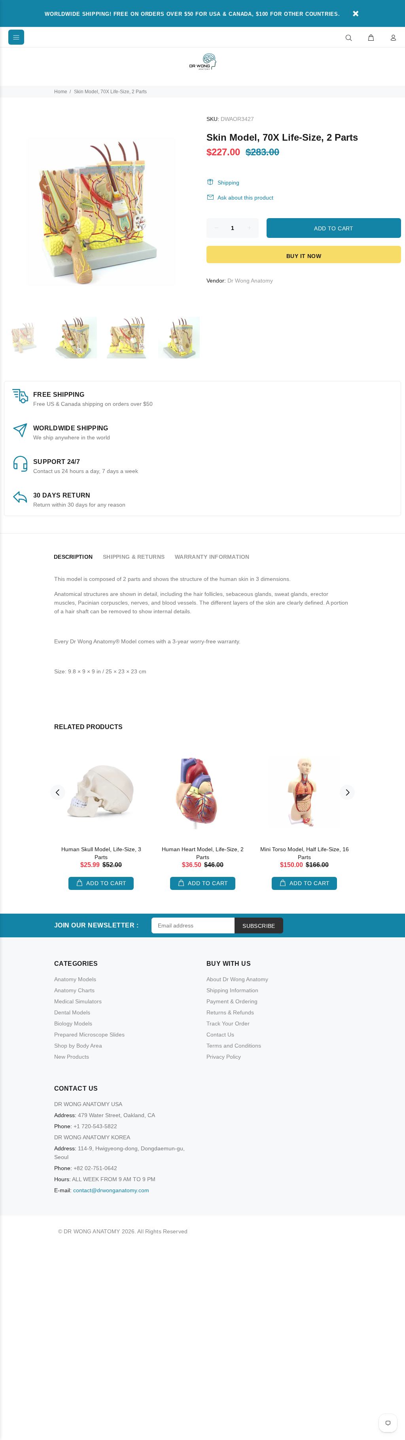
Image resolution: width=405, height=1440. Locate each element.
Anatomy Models (75, 979)
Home (60, 91)
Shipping (228, 182)
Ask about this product (245, 197)
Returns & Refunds (230, 1012)
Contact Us (220, 1034)
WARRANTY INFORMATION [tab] (212, 557)
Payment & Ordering (231, 1001)
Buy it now (303, 256)
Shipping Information (232, 990)
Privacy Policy (223, 1057)
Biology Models (73, 1023)
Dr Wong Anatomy (250, 280)
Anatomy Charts (74, 990)
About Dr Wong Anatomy (237, 979)
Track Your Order (228, 1023)
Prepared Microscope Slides (89, 1034)
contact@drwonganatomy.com (111, 1190)
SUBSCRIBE (258, 926)
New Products (71, 1057)
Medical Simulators (78, 1001)
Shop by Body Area (78, 1045)
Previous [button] (57, 792)
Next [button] (347, 792)
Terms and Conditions (233, 1045)
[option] (29, 337)
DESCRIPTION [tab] (73, 557)
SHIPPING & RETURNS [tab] (134, 557)
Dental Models (72, 1012)
